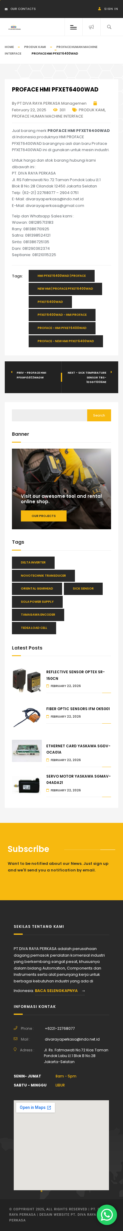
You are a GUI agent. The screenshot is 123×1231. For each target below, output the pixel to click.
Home (9, 47)
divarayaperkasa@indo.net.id (72, 1039)
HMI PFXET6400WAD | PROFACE (62, 275)
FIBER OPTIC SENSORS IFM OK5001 (78, 708)
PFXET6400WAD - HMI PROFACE (62, 314)
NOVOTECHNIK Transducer (43, 575)
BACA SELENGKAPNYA (57, 990)
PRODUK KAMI (35, 47)
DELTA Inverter (33, 562)
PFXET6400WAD (50, 302)
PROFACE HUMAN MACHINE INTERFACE (47, 116)
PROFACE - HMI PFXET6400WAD (62, 328)
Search (99, 415)
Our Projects (44, 516)
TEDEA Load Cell (34, 628)
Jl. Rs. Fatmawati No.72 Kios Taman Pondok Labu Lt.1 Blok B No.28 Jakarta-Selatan (76, 1056)
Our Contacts (23, 9)
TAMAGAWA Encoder (38, 614)
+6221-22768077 (60, 1028)
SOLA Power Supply (37, 601)
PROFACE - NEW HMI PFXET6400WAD (66, 341)
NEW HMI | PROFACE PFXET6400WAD (65, 288)
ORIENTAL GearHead (37, 588)
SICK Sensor (83, 588)
